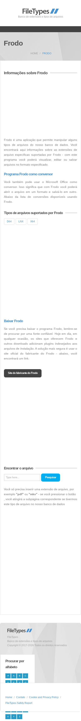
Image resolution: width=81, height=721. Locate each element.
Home (34, 53)
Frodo (46, 53)
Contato (20, 697)
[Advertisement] (39, 107)
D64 (9, 221)
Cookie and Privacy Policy (44, 697)
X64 (32, 221)
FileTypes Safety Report (18, 703)
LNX (20, 221)
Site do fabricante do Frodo (23, 373)
